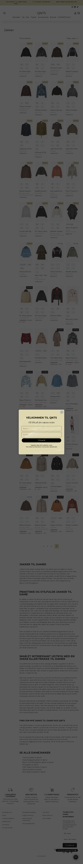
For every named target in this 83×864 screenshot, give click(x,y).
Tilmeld (41, 440)
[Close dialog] (61, 412)
